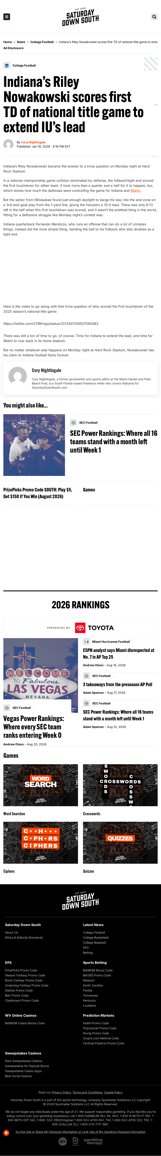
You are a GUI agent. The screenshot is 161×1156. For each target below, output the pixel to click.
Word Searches (14, 813)
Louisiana (89, 1005)
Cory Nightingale (33, 142)
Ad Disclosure (13, 48)
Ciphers (9, 871)
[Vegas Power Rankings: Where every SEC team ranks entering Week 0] (40, 675)
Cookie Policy (113, 1092)
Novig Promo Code (96, 1033)
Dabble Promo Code (19, 990)
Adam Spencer (93, 692)
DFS (86, 947)
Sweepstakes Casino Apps (23, 1071)
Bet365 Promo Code (97, 975)
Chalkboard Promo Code (22, 1000)
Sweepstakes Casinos (23, 1053)
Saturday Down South (23, 925)
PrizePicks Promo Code (21, 970)
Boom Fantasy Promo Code (23, 980)
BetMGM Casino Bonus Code (25, 1023)
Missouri (88, 980)
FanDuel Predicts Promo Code (103, 1043)
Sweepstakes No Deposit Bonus (27, 1066)
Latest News (93, 925)
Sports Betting (95, 962)
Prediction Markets (98, 1015)
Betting (88, 952)
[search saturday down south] (154, 16)
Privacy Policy (61, 1092)
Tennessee (90, 995)
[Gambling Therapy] (93, 1141)
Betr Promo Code (17, 995)
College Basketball (95, 937)
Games (89, 489)
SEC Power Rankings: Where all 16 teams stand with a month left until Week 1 (113, 441)
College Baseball (94, 942)
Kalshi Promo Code (96, 1023)
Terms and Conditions (87, 1092)
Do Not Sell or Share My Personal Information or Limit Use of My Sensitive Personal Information (80, 1132)
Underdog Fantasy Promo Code (26, 985)
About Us (11, 932)
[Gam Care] (75, 1141)
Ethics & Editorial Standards (24, 937)
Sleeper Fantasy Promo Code (25, 975)
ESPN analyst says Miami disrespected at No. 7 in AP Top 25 (118, 653)
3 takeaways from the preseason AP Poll (117, 684)
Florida (87, 990)
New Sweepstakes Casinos (23, 1061)
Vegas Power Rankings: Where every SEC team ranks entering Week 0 (33, 726)
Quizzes (88, 871)
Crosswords (91, 813)
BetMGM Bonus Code (98, 970)
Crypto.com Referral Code (101, 1038)
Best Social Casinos (18, 1076)
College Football (94, 932)
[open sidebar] (6, 16)
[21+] (62, 1141)
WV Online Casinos (20, 1015)
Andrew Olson (13, 744)
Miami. (136, 190)
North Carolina (93, 985)
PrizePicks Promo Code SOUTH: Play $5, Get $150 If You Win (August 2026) (37, 492)
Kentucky (89, 1000)
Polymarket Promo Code (99, 1028)
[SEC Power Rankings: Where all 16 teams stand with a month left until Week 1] (34, 445)
